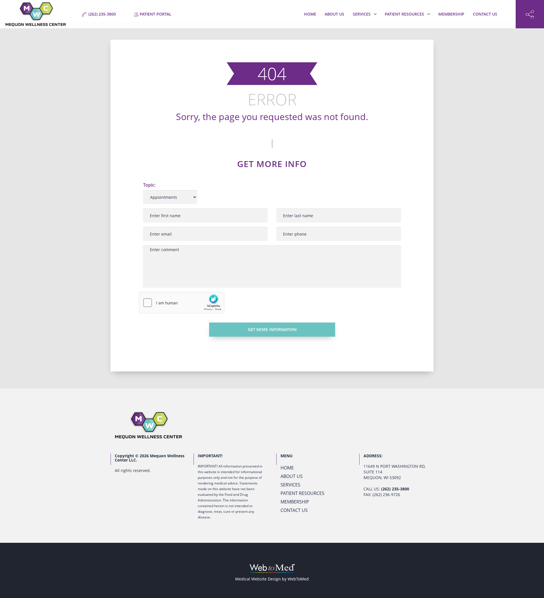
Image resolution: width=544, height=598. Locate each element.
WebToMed (298, 579)
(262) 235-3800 (395, 489)
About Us (334, 14)
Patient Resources (404, 14)
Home (310, 14)
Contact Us (485, 14)
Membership (451, 14)
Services (362, 14)
